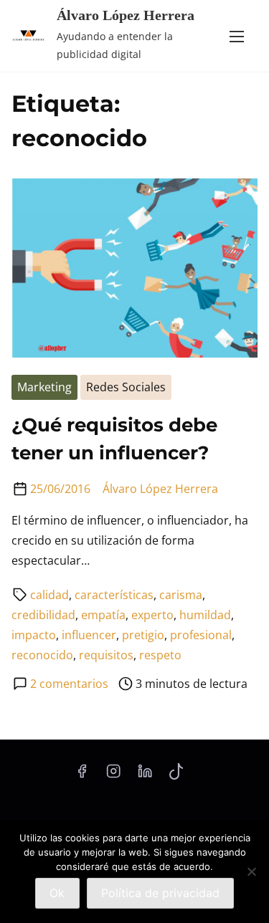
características (114, 595)
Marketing (44, 387)
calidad (49, 595)
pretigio (143, 635)
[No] (251, 871)
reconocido (42, 655)
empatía (103, 615)
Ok (57, 893)
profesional (201, 635)
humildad (205, 615)
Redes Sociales (126, 387)
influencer (89, 635)
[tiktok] (176, 775)
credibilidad (43, 615)
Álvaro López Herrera (125, 15)
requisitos (106, 655)
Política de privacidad (160, 893)
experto (152, 615)
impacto (33, 635)
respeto (160, 655)
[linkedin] (145, 775)
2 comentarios (69, 684)
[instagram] (113, 775)
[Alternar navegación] (237, 35)
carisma (180, 595)
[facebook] (82, 775)
